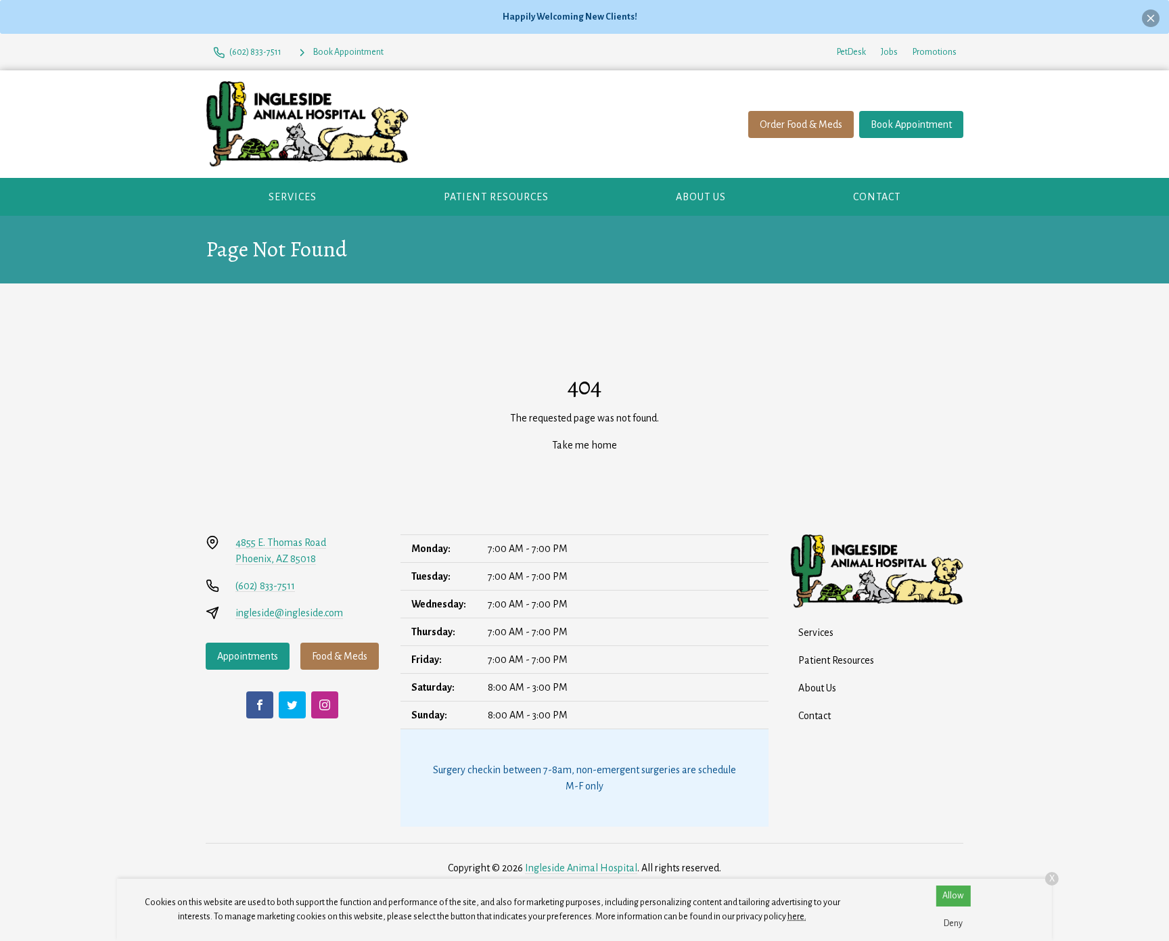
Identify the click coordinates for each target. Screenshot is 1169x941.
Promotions (935, 52)
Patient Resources (496, 196)
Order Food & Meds (801, 124)
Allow (952, 895)
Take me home (584, 445)
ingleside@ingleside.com (289, 612)
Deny (953, 923)
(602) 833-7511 (265, 585)
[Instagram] (324, 704)
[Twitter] (292, 704)
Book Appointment (911, 124)
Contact (876, 196)
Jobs (889, 52)
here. (796, 916)
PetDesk (851, 52)
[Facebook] (259, 704)
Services (293, 196)
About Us (701, 196)
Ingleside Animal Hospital (581, 868)
